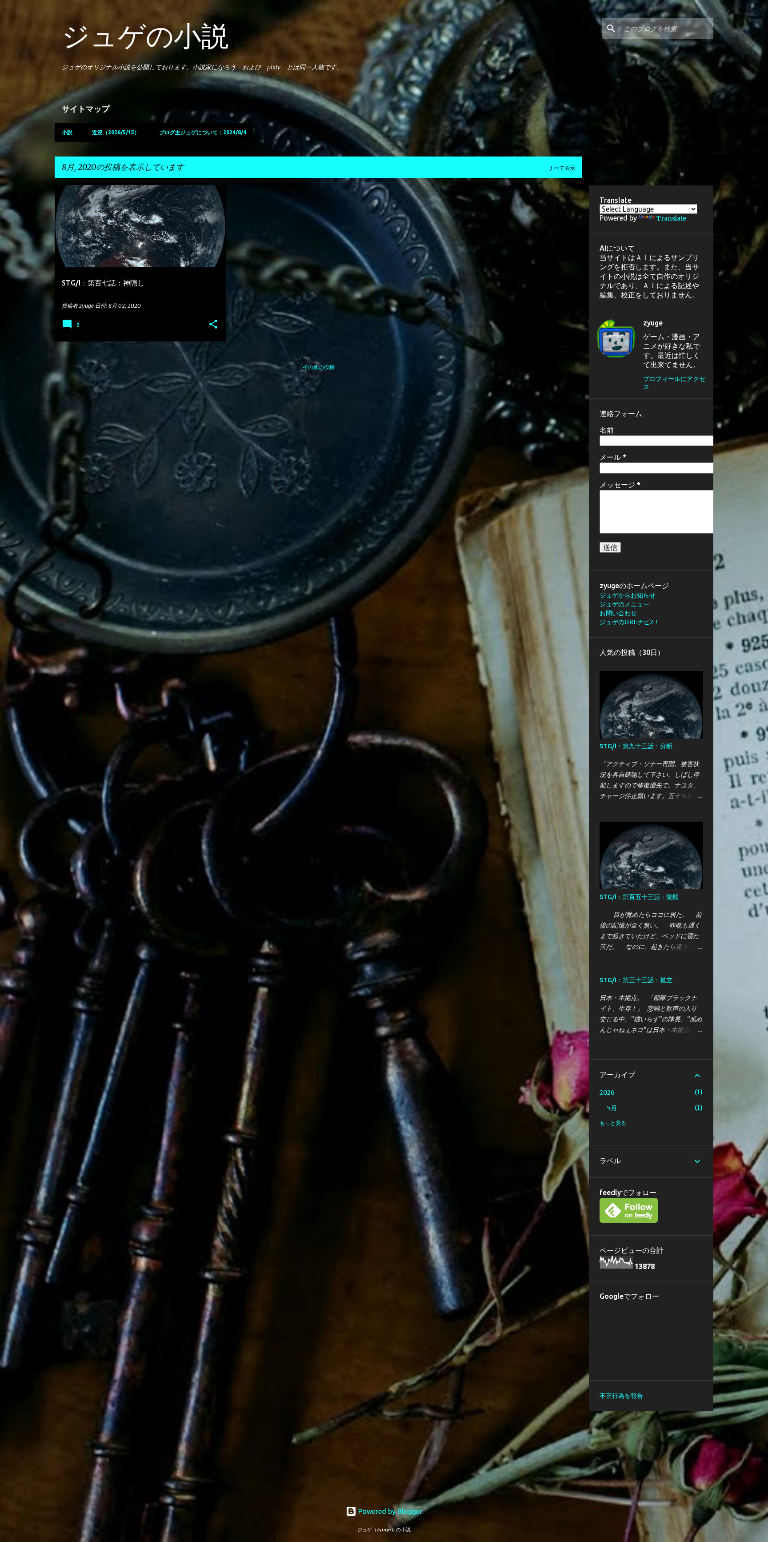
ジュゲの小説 (145, 35)
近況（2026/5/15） (116, 132)
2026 (607, 1092)
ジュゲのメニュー (624, 604)
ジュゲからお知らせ (628, 595)
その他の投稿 (319, 367)
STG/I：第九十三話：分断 (636, 746)
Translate (671, 218)
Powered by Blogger (389, 1511)
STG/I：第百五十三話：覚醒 (639, 896)
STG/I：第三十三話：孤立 (636, 980)
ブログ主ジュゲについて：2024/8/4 (202, 132)
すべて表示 (561, 168)
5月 (612, 1108)
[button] (213, 325)
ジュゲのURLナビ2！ (630, 622)
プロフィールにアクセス (674, 382)
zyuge (653, 323)
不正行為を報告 (621, 1396)
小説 (67, 132)
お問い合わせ (618, 613)
